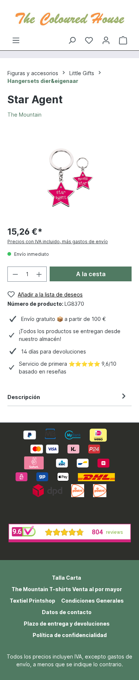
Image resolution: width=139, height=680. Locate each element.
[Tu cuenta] (106, 40)
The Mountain (24, 114)
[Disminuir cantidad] (15, 274)
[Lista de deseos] (88, 40)
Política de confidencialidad (70, 635)
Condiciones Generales (92, 600)
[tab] (67, 397)
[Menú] (15, 40)
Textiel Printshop (32, 600)
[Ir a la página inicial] (69, 18)
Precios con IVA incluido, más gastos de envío (57, 241)
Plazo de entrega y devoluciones (67, 623)
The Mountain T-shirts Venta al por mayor (66, 589)
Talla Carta (66, 578)
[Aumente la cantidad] (39, 274)
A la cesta (91, 274)
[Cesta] (123, 40)
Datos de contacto (67, 612)
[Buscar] (71, 40)
